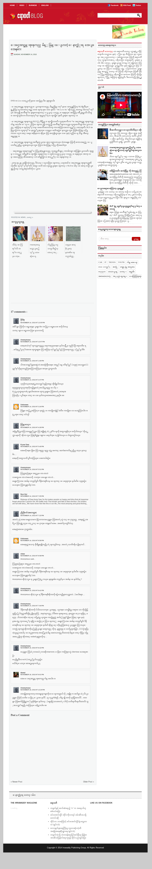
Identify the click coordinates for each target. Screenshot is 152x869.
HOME (12, 5)
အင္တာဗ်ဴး (131, 272)
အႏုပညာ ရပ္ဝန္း (120, 276)
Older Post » (88, 782)
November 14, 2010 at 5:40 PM (32, 446)
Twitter (138, 5)
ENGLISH (45, 5)
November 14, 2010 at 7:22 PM (32, 515)
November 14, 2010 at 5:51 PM (32, 469)
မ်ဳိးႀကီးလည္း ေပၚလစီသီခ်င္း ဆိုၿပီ (127, 130)
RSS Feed (127, 5)
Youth (121, 262)
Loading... (15, 808)
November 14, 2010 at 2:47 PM (32, 380)
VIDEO (21, 5)
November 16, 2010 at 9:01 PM (32, 674)
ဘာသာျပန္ (112, 272)
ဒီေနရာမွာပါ (48, 101)
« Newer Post (16, 782)
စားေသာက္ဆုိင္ (104, 267)
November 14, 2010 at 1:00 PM (32, 361)
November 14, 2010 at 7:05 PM (32, 496)
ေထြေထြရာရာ (135, 276)
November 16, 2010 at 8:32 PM (32, 648)
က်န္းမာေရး (132, 262)
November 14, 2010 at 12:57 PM (32, 341)
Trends (112, 262)
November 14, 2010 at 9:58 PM (32, 556)
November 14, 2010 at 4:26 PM (32, 427)
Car (100, 262)
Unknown (24, 405)
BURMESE (33, 5)
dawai (22, 673)
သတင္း (30, 217)
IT (105, 262)
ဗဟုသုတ (101, 272)
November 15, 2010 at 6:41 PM (32, 590)
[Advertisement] (52, 79)
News (23, 217)
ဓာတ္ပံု (115, 267)
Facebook (115, 5)
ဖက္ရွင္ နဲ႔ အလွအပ (127, 267)
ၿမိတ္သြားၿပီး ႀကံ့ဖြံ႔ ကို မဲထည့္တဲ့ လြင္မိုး (127, 171)
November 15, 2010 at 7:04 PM (32, 605)
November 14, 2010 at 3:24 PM (32, 406)
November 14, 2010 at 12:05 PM (32, 322)
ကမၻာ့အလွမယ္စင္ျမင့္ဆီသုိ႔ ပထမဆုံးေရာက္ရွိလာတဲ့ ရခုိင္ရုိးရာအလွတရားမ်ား (127, 150)
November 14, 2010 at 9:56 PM (32, 540)
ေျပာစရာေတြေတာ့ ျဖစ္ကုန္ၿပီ (111, 188)
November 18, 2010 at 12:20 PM (32, 690)
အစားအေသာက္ (104, 276)
